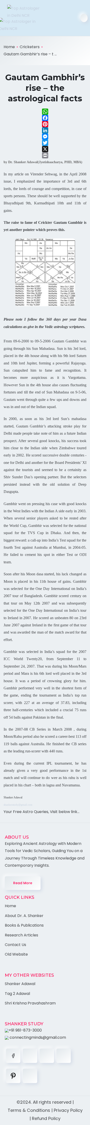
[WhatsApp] (45, 112)
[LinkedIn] (45, 130)
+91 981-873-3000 (25, 1030)
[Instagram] (63, 1056)
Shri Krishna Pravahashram (30, 1003)
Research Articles (21, 935)
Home (9, 47)
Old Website (16, 954)
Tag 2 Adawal (17, 993)
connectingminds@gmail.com (37, 1037)
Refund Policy (46, 1118)
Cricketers (30, 47)
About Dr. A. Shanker (24, 915)
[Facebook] (45, 118)
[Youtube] (30, 1076)
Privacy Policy (68, 1110)
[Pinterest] (45, 124)
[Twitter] (45, 143)
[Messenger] (45, 136)
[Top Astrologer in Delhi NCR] (22, 18)
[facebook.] (13, 1056)
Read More (22, 883)
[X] (45, 149)
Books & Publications (24, 925)
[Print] (45, 155)
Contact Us (15, 944)
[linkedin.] (47, 1056)
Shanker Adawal (20, 984)
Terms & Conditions (29, 1110)
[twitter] (30, 1056)
